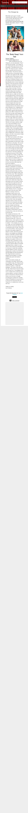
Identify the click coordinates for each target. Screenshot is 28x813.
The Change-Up (13, 12)
